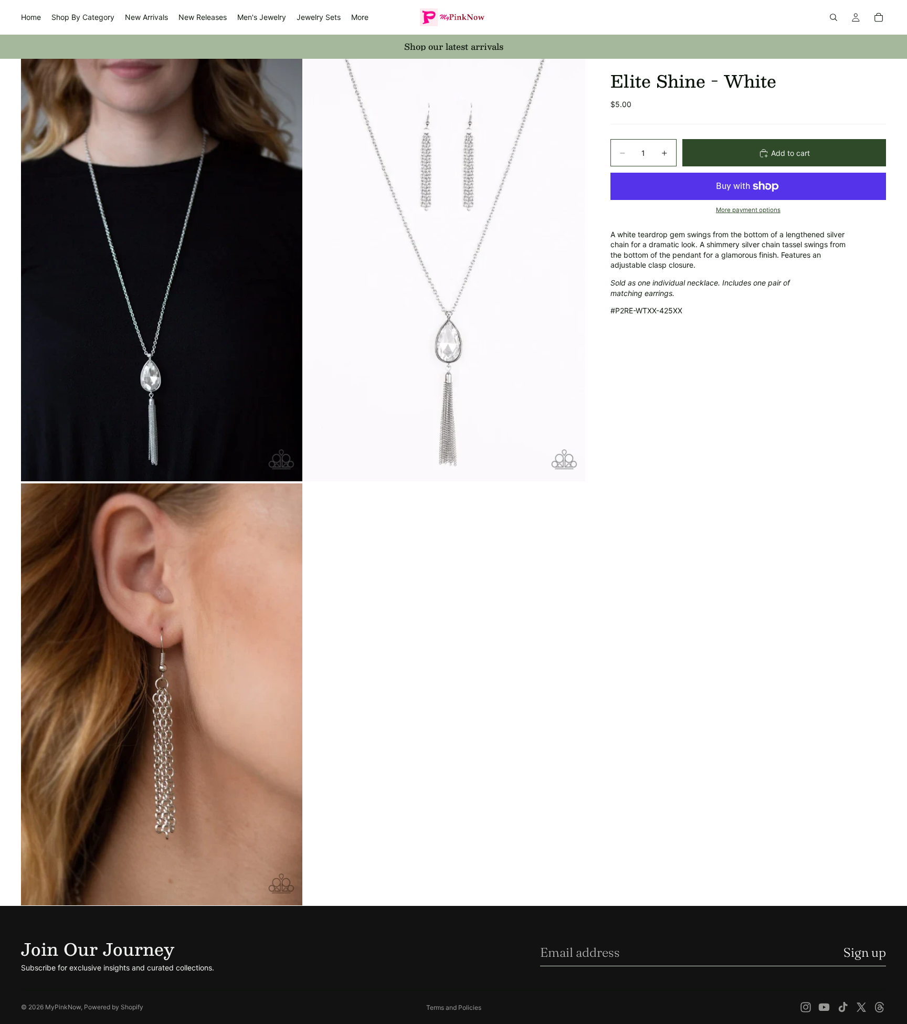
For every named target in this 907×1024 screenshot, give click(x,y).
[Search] (833, 17)
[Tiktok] (843, 1007)
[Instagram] (805, 1007)
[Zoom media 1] (161, 270)
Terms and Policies (453, 1007)
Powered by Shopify (113, 1007)
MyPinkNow (63, 1007)
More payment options (748, 210)
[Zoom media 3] (161, 694)
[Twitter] (861, 1007)
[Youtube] (824, 1007)
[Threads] (879, 1007)
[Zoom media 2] (444, 270)
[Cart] (878, 17)
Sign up (864, 952)
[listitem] (360, 17)
